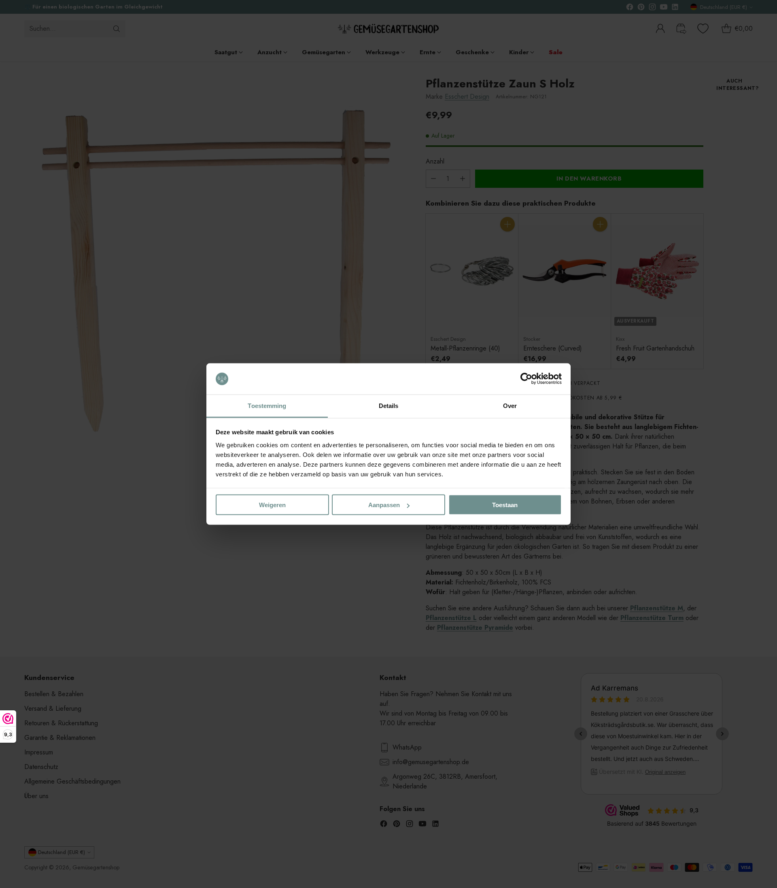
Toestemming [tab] (267, 405)
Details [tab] (389, 405)
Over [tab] (510, 405)
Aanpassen (384, 504)
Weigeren (272, 504)
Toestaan (505, 504)
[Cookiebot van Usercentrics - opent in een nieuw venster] (526, 379)
